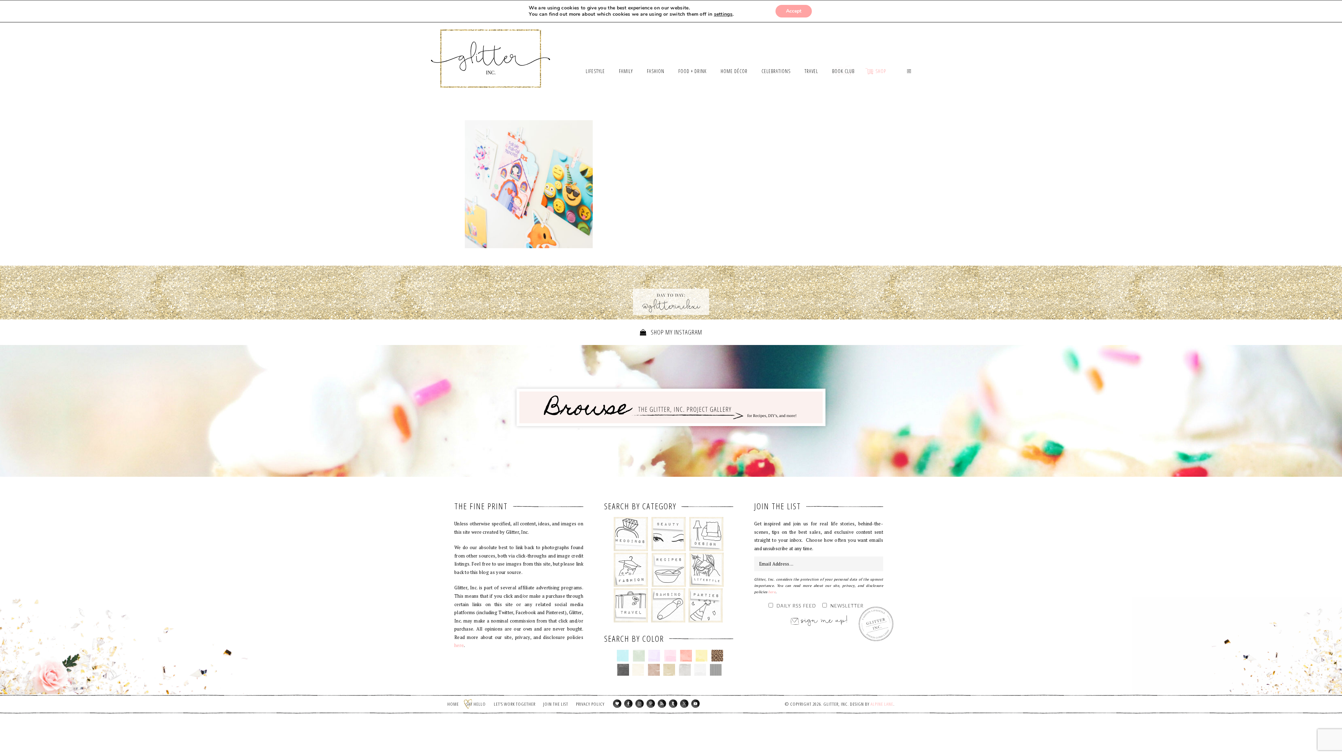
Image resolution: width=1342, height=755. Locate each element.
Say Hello (476, 704)
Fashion (631, 570)
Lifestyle (706, 570)
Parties (705, 605)
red (686, 656)
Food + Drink (668, 570)
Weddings (631, 534)
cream (638, 670)
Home (453, 704)
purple (654, 656)
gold (669, 670)
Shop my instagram (675, 332)
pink (670, 656)
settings (723, 14)
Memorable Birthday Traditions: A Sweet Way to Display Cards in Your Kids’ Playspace (529, 184)
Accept (793, 11)
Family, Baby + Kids (668, 605)
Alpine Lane (882, 704)
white (700, 670)
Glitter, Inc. (490, 50)
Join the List (555, 704)
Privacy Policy (590, 704)
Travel (631, 605)
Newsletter (847, 606)
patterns (716, 670)
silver (685, 670)
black (623, 670)
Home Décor (706, 534)
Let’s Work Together (514, 704)
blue (623, 656)
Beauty (668, 534)
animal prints (717, 656)
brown (654, 670)
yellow (701, 656)
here (459, 645)
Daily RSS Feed (796, 606)
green (639, 656)
